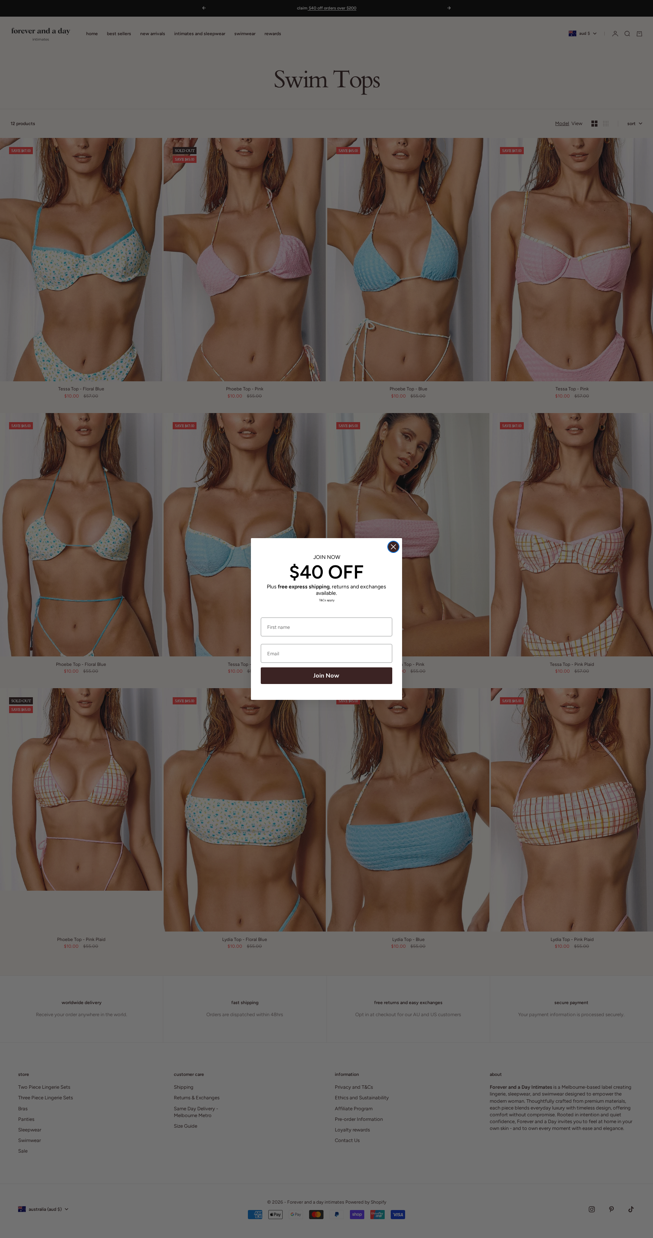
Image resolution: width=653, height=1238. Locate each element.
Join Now (326, 676)
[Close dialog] (393, 546)
